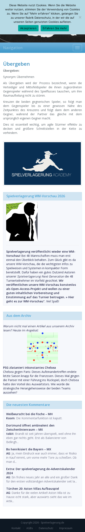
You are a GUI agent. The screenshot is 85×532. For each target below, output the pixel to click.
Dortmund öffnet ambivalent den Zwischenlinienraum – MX (30, 427)
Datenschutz (46, 528)
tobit (10, 434)
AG (8, 453)
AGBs (29, 528)
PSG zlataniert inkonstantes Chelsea (29, 368)
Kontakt (16, 528)
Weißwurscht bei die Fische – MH (29, 414)
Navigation (12, 47)
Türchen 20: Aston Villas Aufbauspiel (32, 489)
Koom (10, 418)
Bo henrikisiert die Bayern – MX (28, 449)
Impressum (65, 528)
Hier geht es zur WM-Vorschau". (40, 299)
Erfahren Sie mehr (55, 28)
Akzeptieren (28, 28)
